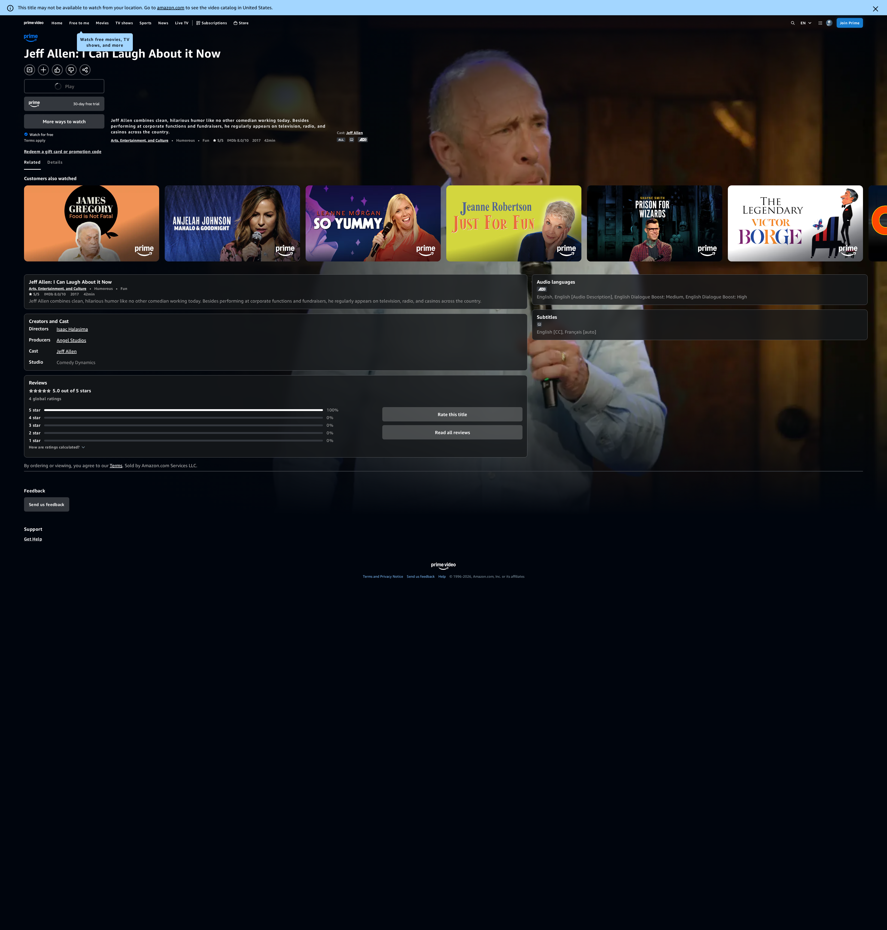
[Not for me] (71, 69)
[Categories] (820, 23)
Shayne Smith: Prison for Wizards (654, 223)
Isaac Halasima (72, 329)
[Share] (85, 69)
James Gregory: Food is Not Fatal (91, 223)
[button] (64, 86)
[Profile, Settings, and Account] (829, 23)
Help (442, 576)
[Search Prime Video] (792, 23)
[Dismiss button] (875, 9)
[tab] (32, 162)
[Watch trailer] (29, 69)
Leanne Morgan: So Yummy (373, 223)
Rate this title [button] (452, 414)
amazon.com (170, 7)
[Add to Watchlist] (43, 69)
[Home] (33, 23)
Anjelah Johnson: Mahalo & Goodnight (232, 223)
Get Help (33, 538)
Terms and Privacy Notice (383, 576)
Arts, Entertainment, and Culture (139, 140)
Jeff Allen (354, 132)
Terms (116, 465)
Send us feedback (421, 576)
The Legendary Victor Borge (795, 223)
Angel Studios (71, 340)
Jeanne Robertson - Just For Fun (513, 223)
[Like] (57, 69)
